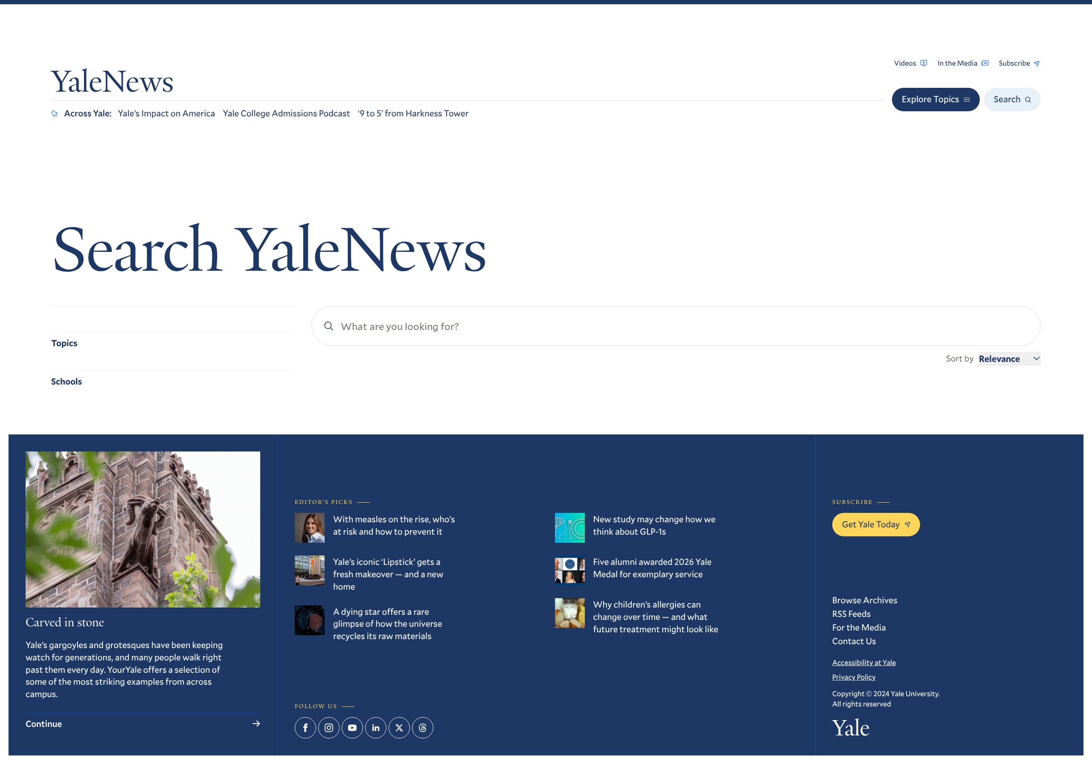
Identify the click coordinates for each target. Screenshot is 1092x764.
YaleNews (112, 84)
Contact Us (854, 641)
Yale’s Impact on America (166, 113)
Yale (850, 730)
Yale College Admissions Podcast (286, 113)
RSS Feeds (851, 613)
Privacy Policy (854, 677)
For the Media (859, 627)
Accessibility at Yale (864, 662)
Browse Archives (864, 600)
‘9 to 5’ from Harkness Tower (413, 113)
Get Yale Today (871, 524)
